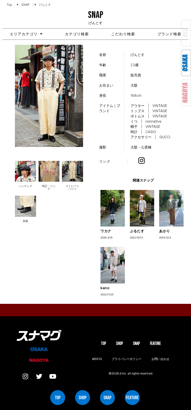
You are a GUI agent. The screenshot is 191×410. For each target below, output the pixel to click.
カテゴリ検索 (77, 34)
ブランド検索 (169, 34)
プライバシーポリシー (127, 359)
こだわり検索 (123, 34)
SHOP (119, 343)
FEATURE (155, 343)
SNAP (136, 343)
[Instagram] (25, 376)
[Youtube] (53, 376)
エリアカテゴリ (24, 34)
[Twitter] (39, 376)
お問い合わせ (160, 359)
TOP (103, 343)
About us (97, 359)
